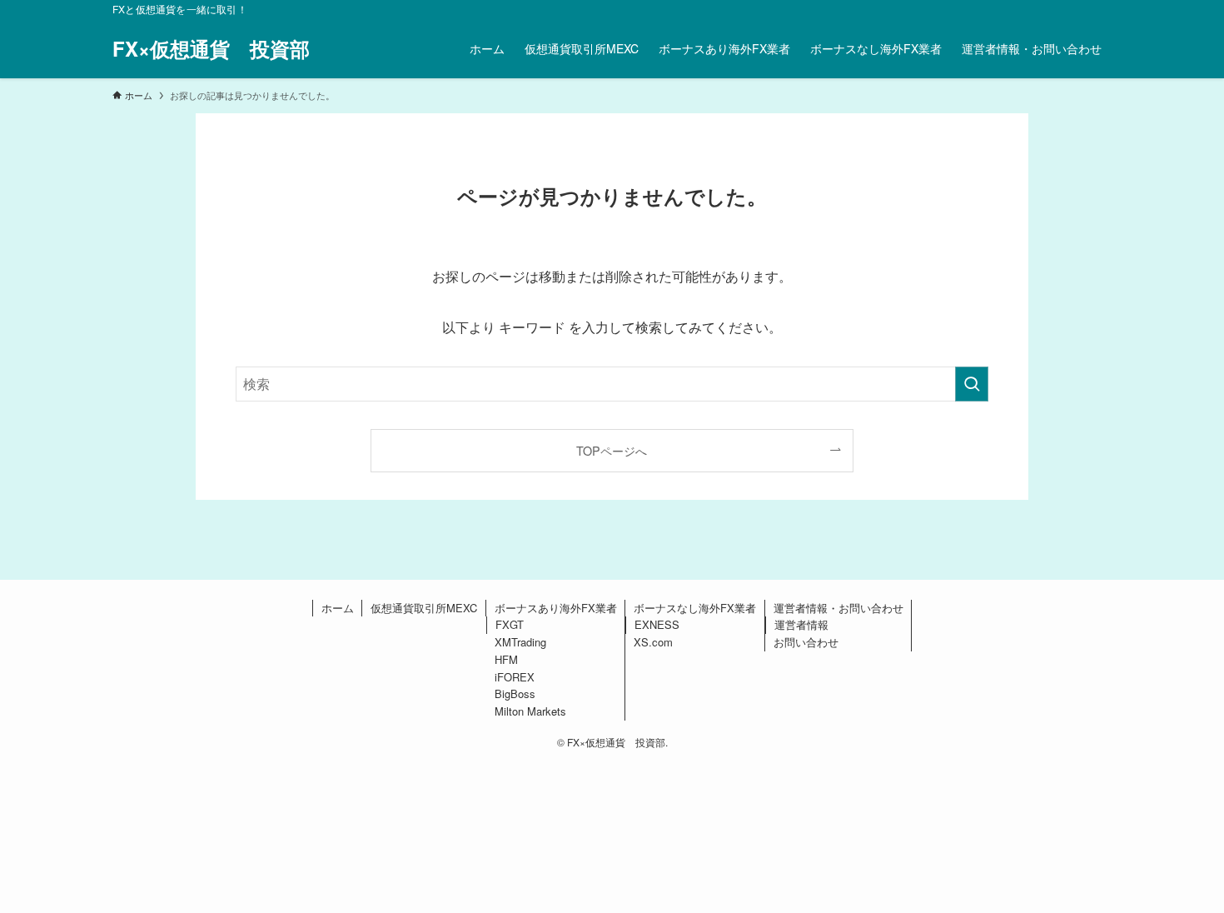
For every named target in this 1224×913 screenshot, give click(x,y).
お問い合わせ (806, 642)
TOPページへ (611, 450)
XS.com (653, 642)
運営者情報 (801, 624)
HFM (506, 659)
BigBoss (515, 693)
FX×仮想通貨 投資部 (211, 48)
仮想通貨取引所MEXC (424, 608)
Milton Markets (530, 711)
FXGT (509, 624)
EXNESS (656, 624)
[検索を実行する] (971, 384)
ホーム (337, 608)
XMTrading (520, 642)
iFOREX (515, 677)
